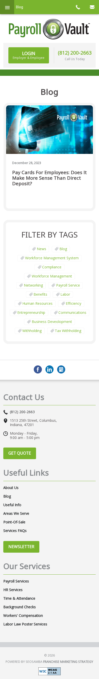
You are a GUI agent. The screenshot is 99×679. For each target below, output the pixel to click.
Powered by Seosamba (49, 662)
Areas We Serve (16, 513)
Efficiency (73, 303)
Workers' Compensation (23, 615)
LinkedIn (49, 369)
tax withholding (68, 330)
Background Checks (19, 607)
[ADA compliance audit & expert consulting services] (49, 670)
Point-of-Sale (14, 522)
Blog (63, 248)
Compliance (51, 267)
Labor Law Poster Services (25, 624)
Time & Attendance (19, 598)
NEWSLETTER (21, 546)
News (41, 248)
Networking (33, 285)
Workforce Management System (52, 257)
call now (78, 7)
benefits (40, 294)
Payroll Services (16, 581)
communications (72, 312)
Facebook (38, 369)
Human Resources (37, 303)
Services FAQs (15, 530)
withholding (32, 330)
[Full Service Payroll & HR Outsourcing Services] (49, 29)
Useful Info (12, 505)
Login (28, 55)
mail (92, 7)
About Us (11, 487)
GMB (61, 369)
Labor (65, 294)
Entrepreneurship (31, 312)
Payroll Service (68, 285)
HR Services (13, 590)
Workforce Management (52, 276)
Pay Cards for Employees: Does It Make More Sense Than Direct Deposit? (49, 178)
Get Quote (19, 453)
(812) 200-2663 (75, 53)
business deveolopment (52, 321)
